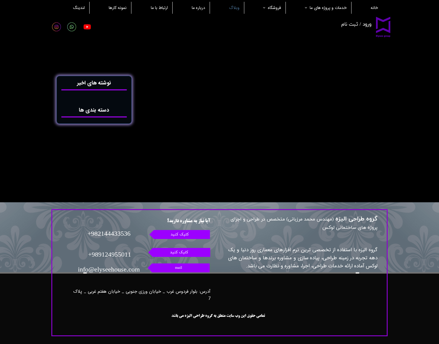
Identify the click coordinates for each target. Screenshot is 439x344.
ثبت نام (349, 24)
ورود (367, 24)
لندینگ (79, 7)
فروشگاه (274, 7)
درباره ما (198, 7)
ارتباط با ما (159, 7)
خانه (374, 7)
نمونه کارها (118, 7)
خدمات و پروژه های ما (328, 7)
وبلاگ (234, 7)
